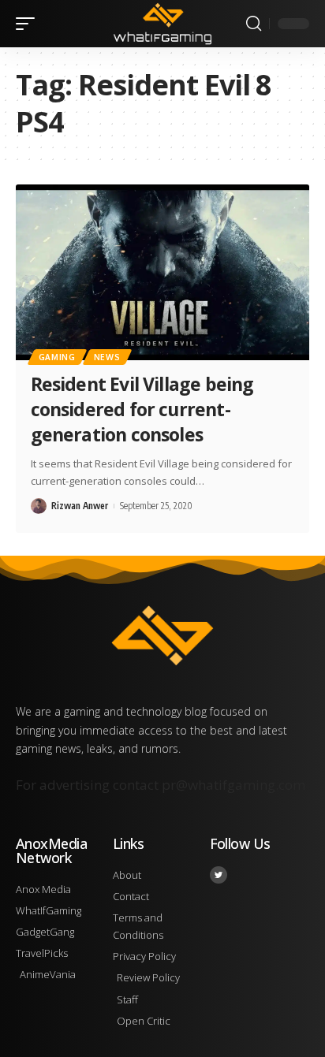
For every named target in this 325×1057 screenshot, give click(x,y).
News (107, 357)
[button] (29, 23)
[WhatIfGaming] (163, 23)
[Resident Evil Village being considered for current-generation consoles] (162, 272)
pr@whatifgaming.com (233, 785)
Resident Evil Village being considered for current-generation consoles (142, 409)
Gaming (57, 357)
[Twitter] (218, 875)
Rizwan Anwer (79, 506)
